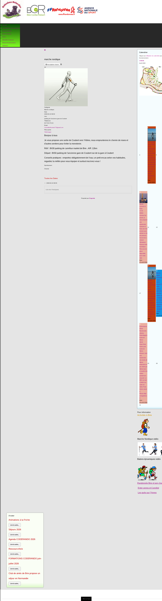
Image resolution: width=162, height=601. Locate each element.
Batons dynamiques (146, 459)
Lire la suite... (14, 525)
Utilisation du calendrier (153, 55)
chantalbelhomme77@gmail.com (53, 127)
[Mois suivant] (143, 61)
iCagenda (92, 198)
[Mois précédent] (141, 61)
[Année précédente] (139, 61)
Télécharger (47, 132)
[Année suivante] (142, 61)
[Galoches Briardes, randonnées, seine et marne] (50, 11)
